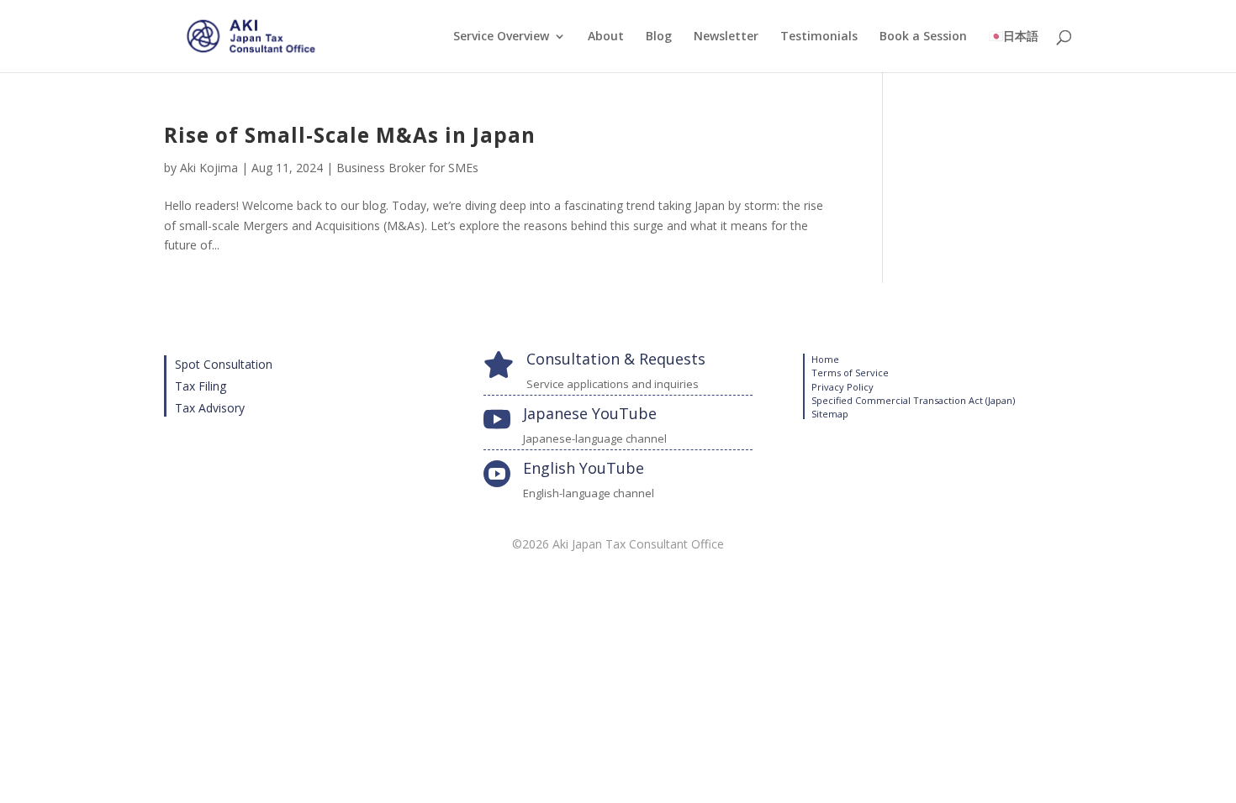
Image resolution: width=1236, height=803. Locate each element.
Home (825, 359)
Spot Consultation (223, 364)
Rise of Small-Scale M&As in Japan (350, 135)
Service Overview (501, 37)
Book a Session (923, 37)
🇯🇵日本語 (1013, 37)
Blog (659, 37)
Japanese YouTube (590, 413)
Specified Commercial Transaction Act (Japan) (913, 400)
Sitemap (829, 413)
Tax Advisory (210, 408)
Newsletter (726, 37)
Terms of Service (850, 372)
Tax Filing (200, 386)
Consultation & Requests (615, 359)
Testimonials (819, 37)
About (606, 37)
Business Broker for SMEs (407, 168)
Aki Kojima (209, 168)
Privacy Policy (842, 387)
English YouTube (583, 468)
